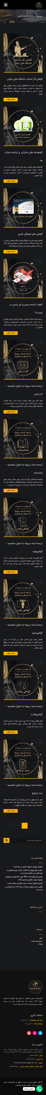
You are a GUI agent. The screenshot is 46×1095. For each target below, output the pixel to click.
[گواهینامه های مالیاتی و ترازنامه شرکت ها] (23, 126)
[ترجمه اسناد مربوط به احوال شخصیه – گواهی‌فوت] (23, 517)
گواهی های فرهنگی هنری (30, 234)
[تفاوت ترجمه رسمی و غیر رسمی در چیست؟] (23, 278)
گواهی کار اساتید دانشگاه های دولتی (24, 79)
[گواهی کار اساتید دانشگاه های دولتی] (23, 52)
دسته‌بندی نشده (36, 941)
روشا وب (18, 1085)
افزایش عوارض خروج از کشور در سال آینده (28, 866)
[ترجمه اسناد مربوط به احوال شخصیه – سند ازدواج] (23, 758)
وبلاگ (40, 944)
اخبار (41, 938)
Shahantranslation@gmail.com (26, 1062)
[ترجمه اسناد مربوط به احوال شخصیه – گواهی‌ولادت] (23, 680)
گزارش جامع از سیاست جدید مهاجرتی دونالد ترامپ (24, 883)
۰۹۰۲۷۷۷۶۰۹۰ (14, 1066)
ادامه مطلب (10, 99)
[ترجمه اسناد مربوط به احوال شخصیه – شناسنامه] (23, 438)
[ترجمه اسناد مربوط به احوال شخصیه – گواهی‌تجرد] (23, 598)
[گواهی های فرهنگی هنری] (23, 207)
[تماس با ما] (39, 1089)
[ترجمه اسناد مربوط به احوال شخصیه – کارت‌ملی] (23, 359)
